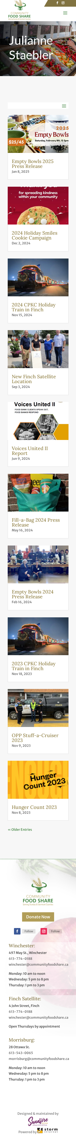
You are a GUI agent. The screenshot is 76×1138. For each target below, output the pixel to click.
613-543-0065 (21, 1053)
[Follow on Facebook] (17, 931)
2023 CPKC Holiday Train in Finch (34, 666)
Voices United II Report (30, 450)
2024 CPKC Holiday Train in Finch (34, 307)
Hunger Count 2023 (34, 807)
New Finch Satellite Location (34, 379)
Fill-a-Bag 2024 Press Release (36, 522)
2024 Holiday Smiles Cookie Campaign (34, 235)
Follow (29, 931)
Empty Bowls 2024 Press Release (33, 594)
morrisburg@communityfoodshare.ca (39, 1059)
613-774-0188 (20, 959)
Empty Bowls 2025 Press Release (33, 163)
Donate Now (38, 916)
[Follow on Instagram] (44, 931)
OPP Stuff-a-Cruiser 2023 (35, 737)
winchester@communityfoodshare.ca (38, 964)
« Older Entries (20, 830)
